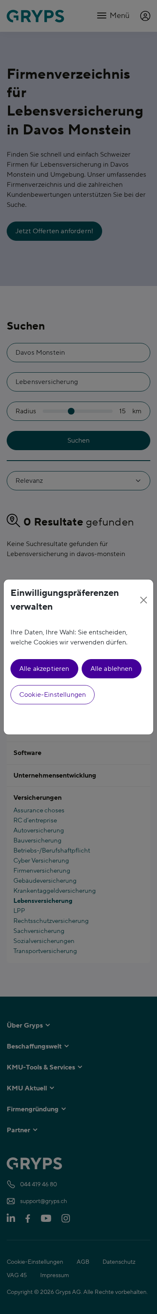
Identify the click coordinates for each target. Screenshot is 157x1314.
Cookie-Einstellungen (52, 694)
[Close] (144, 600)
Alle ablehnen (111, 669)
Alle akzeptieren (44, 669)
